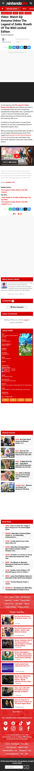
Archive (26, 604)
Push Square (15, 744)
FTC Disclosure (14, 178)
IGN (16, 750)
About (12, 597)
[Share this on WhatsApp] (10, 47)
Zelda (21, 13)
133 (12, 445)
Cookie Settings (11, 607)
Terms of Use (9, 604)
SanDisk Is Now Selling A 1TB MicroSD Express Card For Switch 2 (17, 571)
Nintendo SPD (5, 354)
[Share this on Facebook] (17, 47)
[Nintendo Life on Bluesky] (5, 729)
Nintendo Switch (6, 13)
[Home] (2, 8)
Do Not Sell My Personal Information (17, 739)
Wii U (8, 345)
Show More (16, 712)
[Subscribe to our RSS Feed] (5, 723)
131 (12, 491)
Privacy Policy (25, 600)
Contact (16, 600)
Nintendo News (8, 750)
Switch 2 (4, 345)
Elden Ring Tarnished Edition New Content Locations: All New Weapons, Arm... (17, 549)
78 (21, 214)
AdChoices (28, 737)
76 (12, 468)
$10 (29, 400)
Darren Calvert (6, 42)
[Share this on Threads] (25, 47)
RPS (26, 754)
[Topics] (3, 3)
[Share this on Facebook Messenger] (29, 47)
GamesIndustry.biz (12, 754)
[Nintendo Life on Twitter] (28, 723)
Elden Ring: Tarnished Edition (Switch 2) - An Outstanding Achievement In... (18, 535)
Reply (23, 294)
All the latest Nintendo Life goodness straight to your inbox (17, 762)
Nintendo (4, 350)
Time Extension (11, 747)
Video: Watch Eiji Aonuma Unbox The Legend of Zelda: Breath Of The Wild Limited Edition (16, 24)
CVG (21, 754)
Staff (17, 597)
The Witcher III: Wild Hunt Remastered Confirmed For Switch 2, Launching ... (17, 564)
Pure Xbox (24, 744)
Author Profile (14, 294)
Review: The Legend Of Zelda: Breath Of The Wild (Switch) (17, 385)
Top (6, 597)
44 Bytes (20, 737)
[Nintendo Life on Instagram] (13, 729)
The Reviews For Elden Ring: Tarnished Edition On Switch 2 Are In (18, 589)
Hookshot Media (15, 735)
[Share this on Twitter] (21, 47)
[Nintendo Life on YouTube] (13, 723)
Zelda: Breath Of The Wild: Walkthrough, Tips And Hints (16, 389)
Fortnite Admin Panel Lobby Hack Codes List (17, 542)
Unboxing (28, 13)
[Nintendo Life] (17, 3)
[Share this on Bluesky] (14, 47)
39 (12, 456)
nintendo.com (5, 393)
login (26, 320)
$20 (21, 400)
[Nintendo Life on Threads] (20, 729)
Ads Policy (19, 604)
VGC (29, 750)
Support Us (8, 600)
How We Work (25, 597)
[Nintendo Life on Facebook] (28, 729)
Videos (15, 13)
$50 (5, 400)
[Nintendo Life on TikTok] (20, 723)
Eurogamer (22, 750)
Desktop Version (23, 607)
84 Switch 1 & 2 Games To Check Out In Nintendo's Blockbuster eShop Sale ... (18, 556)
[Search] (31, 3)
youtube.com (10, 182)
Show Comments (17, 307)
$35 (13, 400)
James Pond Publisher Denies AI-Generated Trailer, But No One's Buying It (18, 577)
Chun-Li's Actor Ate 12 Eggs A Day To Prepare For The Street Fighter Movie (17, 527)
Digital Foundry (23, 747)
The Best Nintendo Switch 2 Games (16, 583)
